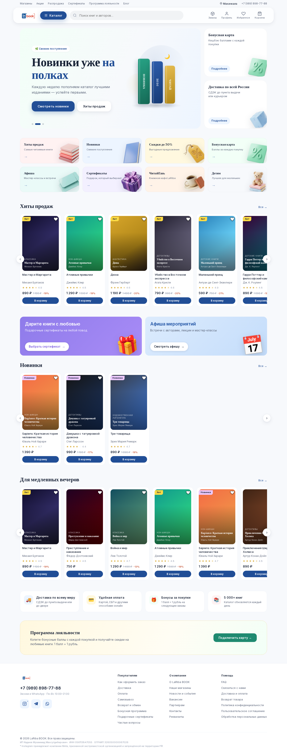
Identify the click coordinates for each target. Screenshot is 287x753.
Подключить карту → (235, 637)
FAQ (223, 682)
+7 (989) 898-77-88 (254, 3)
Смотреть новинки (53, 106)
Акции (40, 3)
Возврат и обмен (129, 705)
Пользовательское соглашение (243, 711)
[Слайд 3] (43, 124)
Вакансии (175, 699)
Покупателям (127, 675)
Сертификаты (76, 3)
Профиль (226, 17)
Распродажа (56, 3)
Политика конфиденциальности (242, 705)
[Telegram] (36, 703)
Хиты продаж (94, 106)
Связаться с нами (233, 687)
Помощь (227, 675)
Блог (126, 3)
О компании (177, 675)
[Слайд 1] (32, 124)
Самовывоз (126, 699)
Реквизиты (176, 716)
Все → (262, 207)
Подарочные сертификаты (135, 716)
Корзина (260, 17)
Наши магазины (180, 687)
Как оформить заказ (131, 682)
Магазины (26, 3)
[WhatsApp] (47, 703)
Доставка (124, 687)
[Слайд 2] (38, 124)
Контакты (175, 711)
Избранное (243, 17)
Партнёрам (176, 705)
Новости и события (182, 693)
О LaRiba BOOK (179, 682)
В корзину (40, 300)
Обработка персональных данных (244, 716)
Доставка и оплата (234, 693)
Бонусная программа (132, 711)
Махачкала (230, 3)
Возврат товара (232, 699)
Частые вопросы (129, 722)
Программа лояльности (104, 3)
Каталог (55, 15)
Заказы (212, 17)
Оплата (123, 693)
